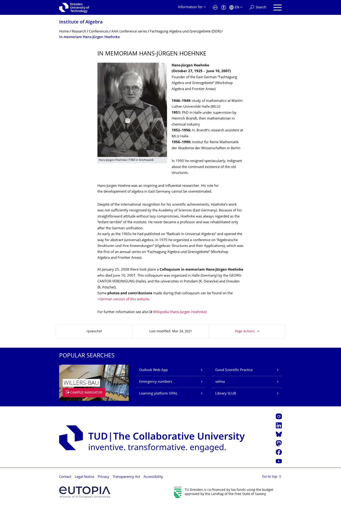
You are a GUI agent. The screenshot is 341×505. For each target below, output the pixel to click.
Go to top (269, 477)
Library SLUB (225, 393)
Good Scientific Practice (234, 370)
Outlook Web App (153, 370)
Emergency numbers (155, 382)
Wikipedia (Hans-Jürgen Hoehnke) (179, 312)
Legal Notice (84, 477)
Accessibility (153, 477)
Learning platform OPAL (158, 393)
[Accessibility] (223, 7)
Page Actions (245, 331)
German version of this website (124, 299)
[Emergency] (215, 7)
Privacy (103, 477)
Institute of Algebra (81, 22)
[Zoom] (132, 110)
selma (220, 382)
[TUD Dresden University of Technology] (74, 7)
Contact (65, 477)
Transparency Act (126, 477)
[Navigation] (277, 7)
